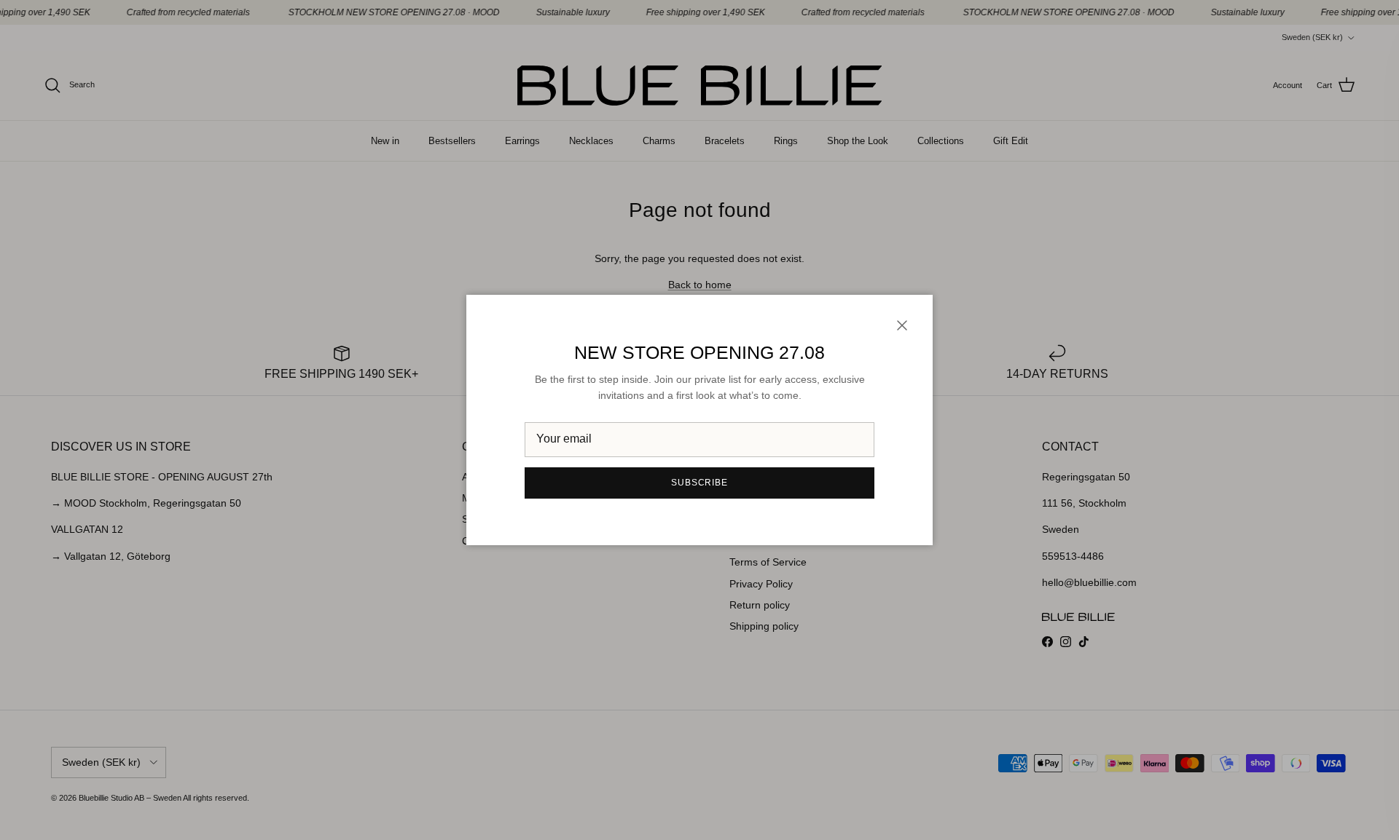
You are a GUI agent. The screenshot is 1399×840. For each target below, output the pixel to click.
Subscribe (700, 483)
